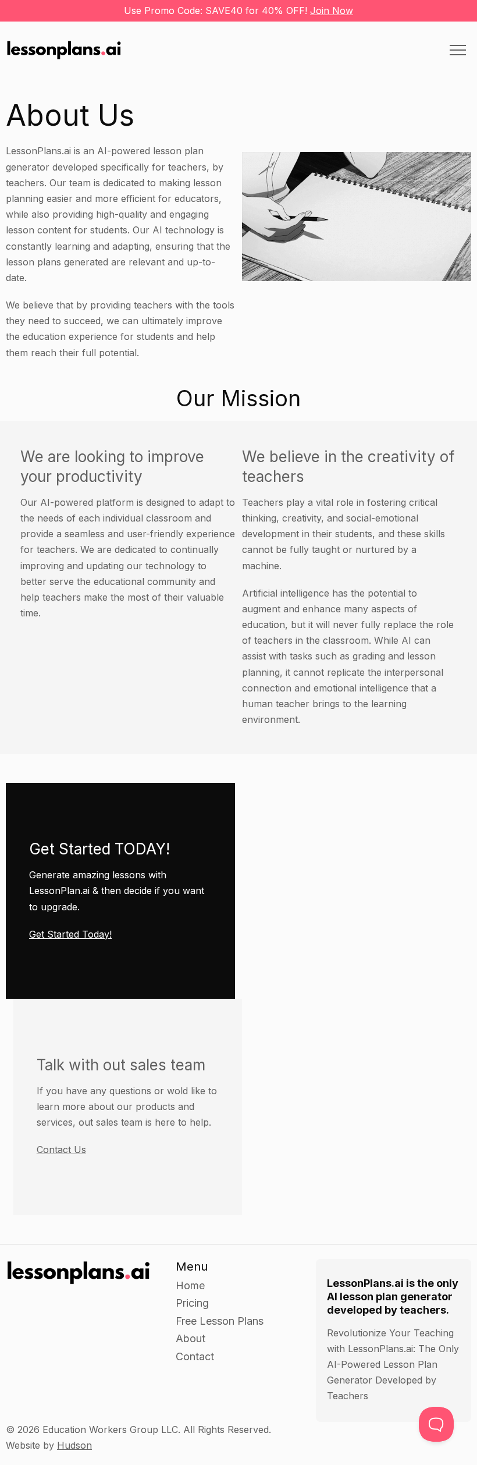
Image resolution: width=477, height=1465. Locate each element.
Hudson (74, 1445)
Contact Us (61, 1149)
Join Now (331, 10)
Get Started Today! (70, 934)
